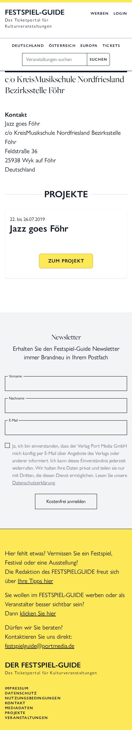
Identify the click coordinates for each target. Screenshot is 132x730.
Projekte (15, 713)
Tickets (111, 45)
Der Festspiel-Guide (43, 664)
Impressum (17, 688)
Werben (100, 13)
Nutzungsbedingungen (33, 698)
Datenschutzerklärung (33, 483)
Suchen (98, 59)
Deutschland (28, 45)
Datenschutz (21, 693)
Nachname (17, 398)
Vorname (15, 376)
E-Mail (13, 420)
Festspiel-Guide (34, 12)
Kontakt (15, 703)
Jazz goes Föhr (39, 228)
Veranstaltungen (26, 718)
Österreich (62, 45)
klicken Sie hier (38, 613)
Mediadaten (19, 708)
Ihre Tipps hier (35, 580)
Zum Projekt (66, 261)
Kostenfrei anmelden (66, 501)
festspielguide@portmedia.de (39, 645)
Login (120, 13)
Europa (89, 45)
